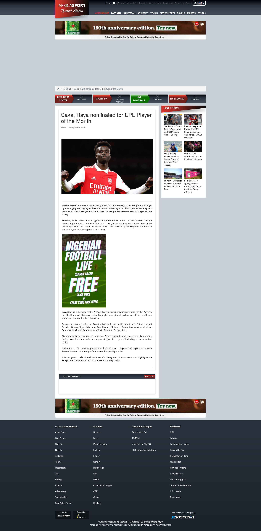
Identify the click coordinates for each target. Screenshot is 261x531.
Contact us (179, 3)
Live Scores (60, 438)
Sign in (189, 3)
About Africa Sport (129, 3)
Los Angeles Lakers (179, 444)
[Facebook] (106, 3)
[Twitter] (109, 3)
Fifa (95, 473)
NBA (172, 432)
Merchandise (102, 13)
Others (202, 13)
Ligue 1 (96, 455)
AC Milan (136, 438)
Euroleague (175, 497)
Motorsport (60, 467)
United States (72, 10)
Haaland (97, 503)
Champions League (102, 485)
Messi (96, 438)
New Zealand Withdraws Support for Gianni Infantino (193, 156)
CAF (95, 491)
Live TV (58, 444)
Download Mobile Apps (152, 521)
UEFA (96, 479)
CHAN (96, 497)
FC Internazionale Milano (144, 449)
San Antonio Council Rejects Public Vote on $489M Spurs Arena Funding (173, 130)
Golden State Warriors (180, 485)
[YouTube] (113, 3)
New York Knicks (178, 467)
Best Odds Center (63, 503)
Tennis (154, 13)
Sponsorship (61, 497)
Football (116, 13)
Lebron (173, 438)
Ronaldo (97, 432)
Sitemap (123, 521)
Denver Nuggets (178, 479)
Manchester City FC (141, 444)
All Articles (134, 521)
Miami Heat (175, 461)
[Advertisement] (130, 62)
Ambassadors (155, 3)
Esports (191, 13)
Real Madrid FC (139, 432)
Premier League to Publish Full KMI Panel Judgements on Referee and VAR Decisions (193, 132)
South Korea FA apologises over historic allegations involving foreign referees (192, 186)
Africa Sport (60, 432)
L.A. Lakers (175, 491)
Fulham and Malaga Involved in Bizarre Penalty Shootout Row (173, 185)
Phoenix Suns (176, 473)
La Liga (96, 449)
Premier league (100, 444)
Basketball (130, 13)
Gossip (58, 449)
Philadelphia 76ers (179, 455)
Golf (57, 473)
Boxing (181, 13)
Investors (143, 3)
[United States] (200, 3)
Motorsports (167, 13)
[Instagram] (118, 3)
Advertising (168, 3)
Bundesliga (98, 467)
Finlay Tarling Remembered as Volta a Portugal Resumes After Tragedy (171, 159)
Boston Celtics (177, 449)
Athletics (143, 13)
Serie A (96, 461)
